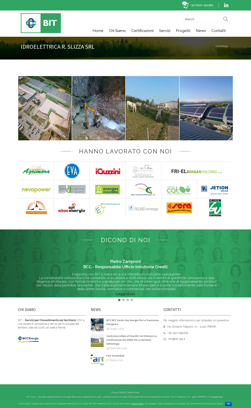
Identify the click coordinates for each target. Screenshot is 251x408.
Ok (228, 403)
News (201, 30)
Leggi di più (125, 294)
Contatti (218, 30)
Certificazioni (142, 30)
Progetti (183, 30)
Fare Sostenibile (115, 355)
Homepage (221, 46)
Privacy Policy (118, 392)
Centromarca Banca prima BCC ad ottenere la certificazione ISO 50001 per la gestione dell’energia (131, 339)
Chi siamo (117, 30)
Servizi (164, 30)
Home (98, 30)
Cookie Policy (132, 392)
